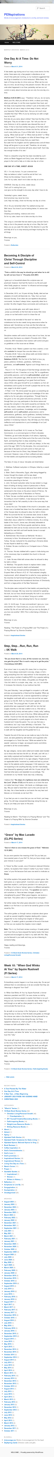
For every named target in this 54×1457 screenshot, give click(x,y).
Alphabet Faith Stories (12, 1137)
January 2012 (9, 1425)
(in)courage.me (10, 1440)
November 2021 (10, 1225)
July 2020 (7, 1257)
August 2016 (9, 1320)
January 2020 (9, 1273)
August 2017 (9, 1302)
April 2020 (8, 1265)
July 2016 (7, 1323)
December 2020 (10, 1244)
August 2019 (9, 1286)
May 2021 (7, 1233)
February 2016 (9, 1328)
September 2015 (10, 1336)
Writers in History (13, 1179)
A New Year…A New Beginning (16, 1094)
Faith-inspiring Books (40, 1069)
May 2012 (7, 1417)
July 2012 (7, 1412)
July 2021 (7, 1230)
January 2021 (9, 1241)
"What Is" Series (10, 1108)
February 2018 (9, 1296)
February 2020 (9, 1270)
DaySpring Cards (10, 1442)
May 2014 (7, 1367)
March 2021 (8, 1236)
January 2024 (9, 1204)
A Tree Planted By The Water (15, 1088)
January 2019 (9, 1291)
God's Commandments (13, 1150)
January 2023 (9, 1209)
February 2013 (9, 1402)
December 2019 (10, 1275)
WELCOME (16, 42)
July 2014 (7, 1362)
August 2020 (9, 1254)
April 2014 (8, 1370)
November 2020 (10, 1246)
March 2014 (8, 1373)
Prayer (6, 1169)
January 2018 (9, 1299)
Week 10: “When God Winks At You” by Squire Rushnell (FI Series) (22, 969)
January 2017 (9, 1312)
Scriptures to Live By (12, 1184)
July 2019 (7, 1288)
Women (10, 1177)
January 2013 (9, 1404)
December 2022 (10, 1212)
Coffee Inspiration (11, 1148)
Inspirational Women (12, 1161)
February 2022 (9, 1217)
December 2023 (10, 1207)
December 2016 (10, 1315)
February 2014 (9, 1375)
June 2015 (8, 1341)
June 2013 (8, 1394)
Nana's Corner (9, 1166)
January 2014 (9, 1378)
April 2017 (8, 1304)
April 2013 (8, 1396)
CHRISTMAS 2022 (11, 1099)
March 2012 (8, 1423)
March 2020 (8, 1267)
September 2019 (10, 1283)
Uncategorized (9, 1192)
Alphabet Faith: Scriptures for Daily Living (20, 1140)
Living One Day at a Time (14, 1163)
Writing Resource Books (16, 1127)
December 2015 (10, 1333)
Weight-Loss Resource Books (18, 1124)
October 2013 (9, 1386)
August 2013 (9, 1388)
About (6, 1129)
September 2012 (10, 1410)
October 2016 (9, 1317)
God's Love (8, 1153)
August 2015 (9, 1338)
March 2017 (8, 1307)
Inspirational (12, 1174)
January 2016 (9, 1330)
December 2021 (10, 1223)
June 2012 (8, 1415)
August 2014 (9, 1360)
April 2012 (8, 1420)
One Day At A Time (11, 1091)
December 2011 (10, 1428)
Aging (6, 1134)
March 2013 (8, 1399)
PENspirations (14, 14)
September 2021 (10, 1228)
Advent (7, 1132)
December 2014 (10, 1349)
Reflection (14, 245)
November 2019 (10, 1278)
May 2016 (7, 1325)
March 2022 (8, 1215)
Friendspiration (16, 1116)
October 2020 (9, 1249)
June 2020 (8, 1259)
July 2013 (7, 1391)
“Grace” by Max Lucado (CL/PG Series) (19, 836)
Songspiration (9, 1187)
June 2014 (8, 1365)
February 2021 (9, 1238)
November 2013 (10, 1383)
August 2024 (9, 1201)
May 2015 (7, 1344)
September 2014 (10, 1357)
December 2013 (10, 1381)
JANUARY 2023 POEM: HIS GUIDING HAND (20, 1096)
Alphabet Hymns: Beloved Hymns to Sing (20, 1142)
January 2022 (9, 1220)
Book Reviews (9, 1145)
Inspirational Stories (18, 635)
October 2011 (9, 1431)
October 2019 (9, 1280)
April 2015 (8, 1346)
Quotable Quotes (10, 1171)
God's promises (10, 1155)
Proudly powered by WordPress (32, 1452)
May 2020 (7, 1262)
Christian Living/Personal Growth (20, 1113)
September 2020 (10, 1252)
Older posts (9, 1077)
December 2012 (10, 1407)
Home (7, 42)
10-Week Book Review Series (21, 953)
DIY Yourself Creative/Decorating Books (22, 1119)
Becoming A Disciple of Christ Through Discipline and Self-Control (20, 259)
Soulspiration (9, 1190)
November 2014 (10, 1352)
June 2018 (8, 1294)
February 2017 (9, 1309)
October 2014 (9, 1354)
